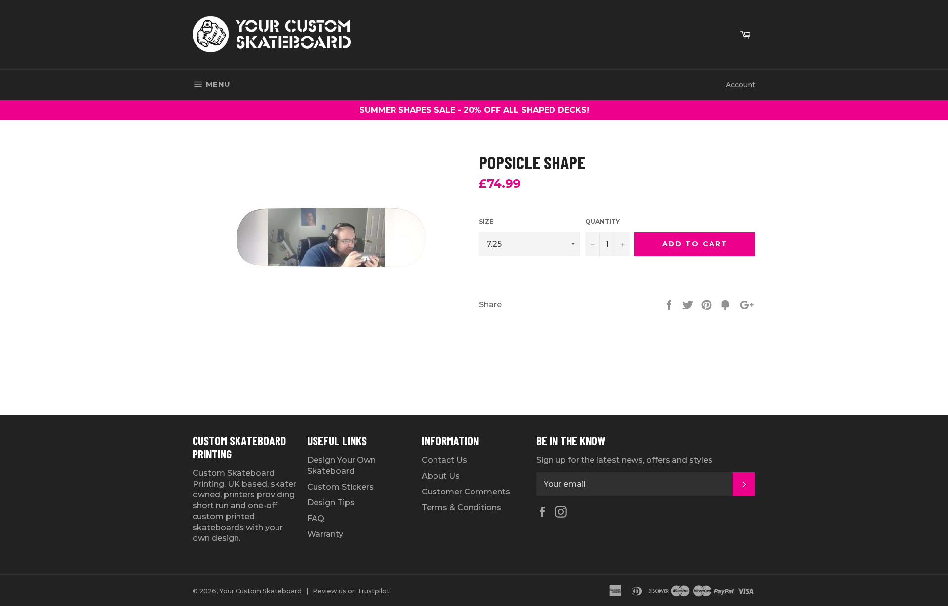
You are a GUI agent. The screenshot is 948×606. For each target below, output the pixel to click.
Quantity (602, 221)
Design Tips (331, 502)
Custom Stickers (340, 487)
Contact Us (444, 460)
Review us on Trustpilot (351, 591)
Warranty (325, 534)
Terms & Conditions (461, 507)
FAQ (315, 518)
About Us (441, 476)
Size (486, 221)
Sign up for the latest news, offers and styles (624, 460)
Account (740, 84)
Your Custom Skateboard (260, 591)
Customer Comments (466, 491)
